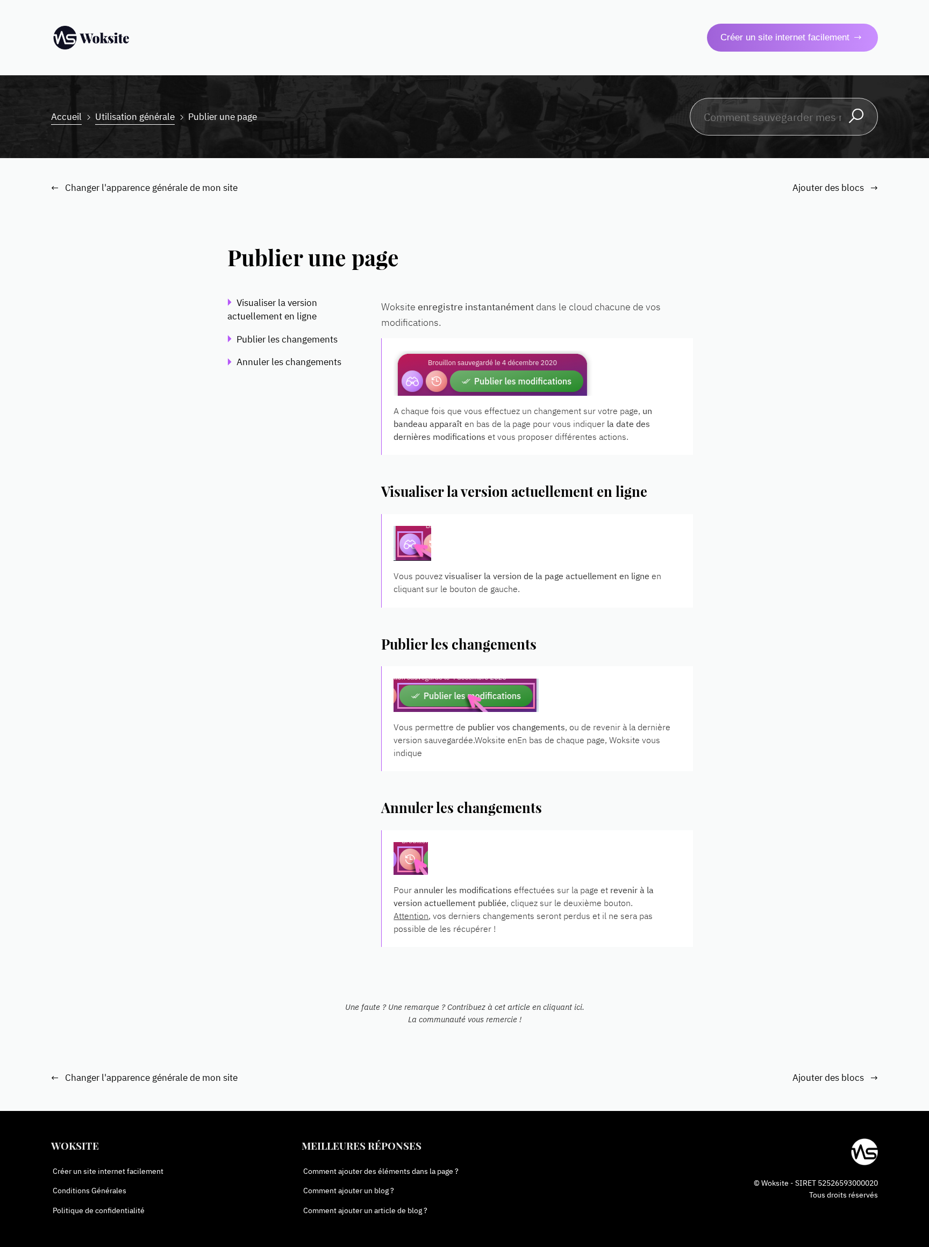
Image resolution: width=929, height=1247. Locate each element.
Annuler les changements (289, 362)
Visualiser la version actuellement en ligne (273, 309)
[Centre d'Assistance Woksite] (91, 37)
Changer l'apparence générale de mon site (144, 188)
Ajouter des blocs (835, 188)
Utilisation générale (135, 117)
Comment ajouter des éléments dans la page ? (381, 1171)
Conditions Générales (89, 1190)
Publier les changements (287, 339)
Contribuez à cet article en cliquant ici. (515, 1006)
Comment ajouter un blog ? (348, 1190)
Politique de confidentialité (99, 1210)
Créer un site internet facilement (784, 37)
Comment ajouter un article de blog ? (365, 1210)
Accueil (66, 117)
